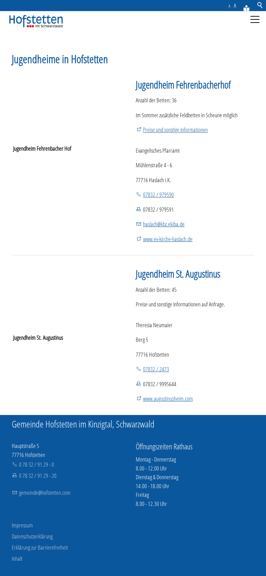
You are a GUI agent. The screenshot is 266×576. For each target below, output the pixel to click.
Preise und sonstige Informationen (175, 130)
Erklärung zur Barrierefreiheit (40, 547)
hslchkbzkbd (162, 224)
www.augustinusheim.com (168, 399)
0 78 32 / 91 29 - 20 (37, 476)
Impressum (22, 525)
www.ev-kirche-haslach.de (168, 239)
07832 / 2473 (156, 369)
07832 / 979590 (158, 194)
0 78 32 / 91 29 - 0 (36, 464)
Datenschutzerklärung (32, 536)
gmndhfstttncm (44, 493)
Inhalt (17, 558)
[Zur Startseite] (34, 21)
